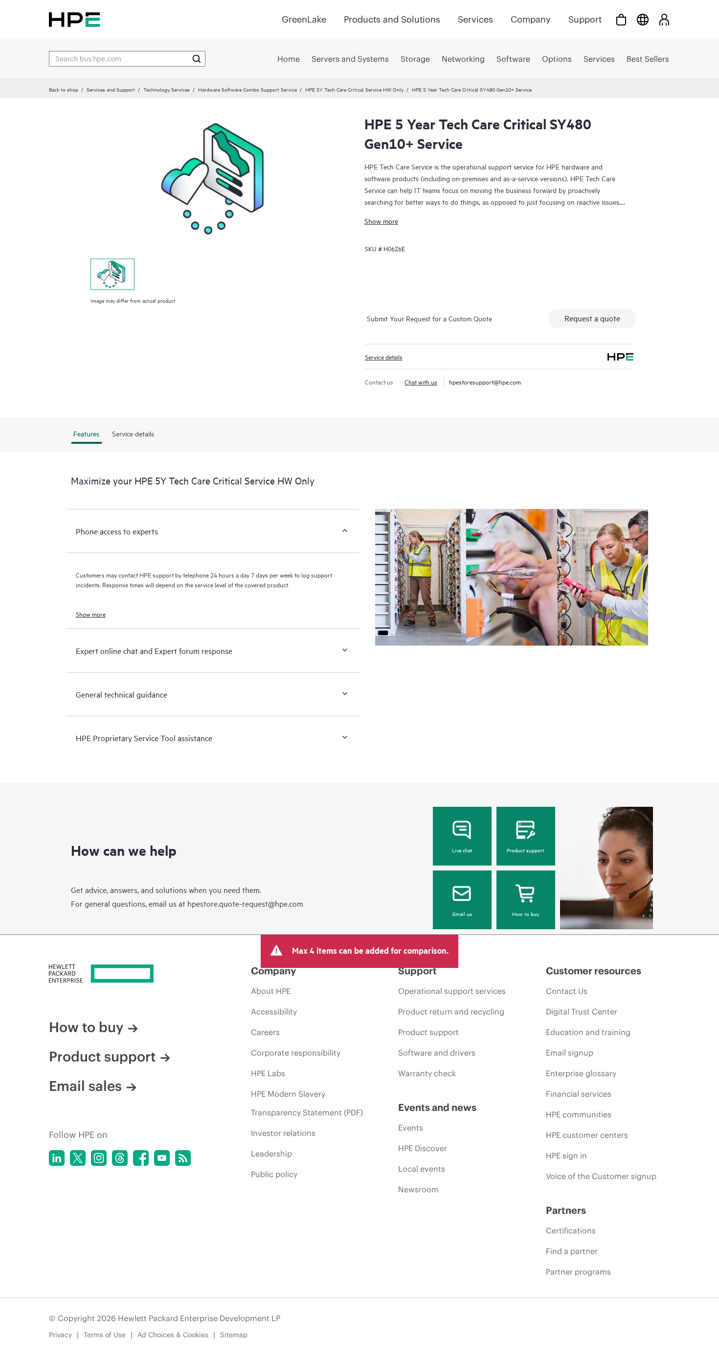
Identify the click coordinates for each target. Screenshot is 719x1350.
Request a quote (592, 318)
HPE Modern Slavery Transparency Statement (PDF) (307, 1103)
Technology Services (166, 89)
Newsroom (418, 1189)
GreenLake (304, 19)
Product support (525, 850)
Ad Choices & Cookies (172, 1334)
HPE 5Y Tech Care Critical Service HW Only (354, 89)
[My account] (664, 19)
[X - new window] (78, 1158)
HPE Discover (422, 1148)
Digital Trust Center (581, 1011)
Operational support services (452, 991)
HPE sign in (566, 1155)
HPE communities (578, 1114)
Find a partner (572, 1251)
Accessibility (274, 1011)
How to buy (525, 913)
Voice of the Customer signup (601, 1176)
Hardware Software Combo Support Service (247, 89)
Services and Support (111, 89)
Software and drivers (436, 1053)
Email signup (569, 1053)
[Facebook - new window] (141, 1158)
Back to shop (63, 89)
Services (475, 19)
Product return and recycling (451, 1011)
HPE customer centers (587, 1135)
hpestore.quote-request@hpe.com (245, 903)
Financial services (578, 1094)
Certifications (571, 1230)
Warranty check (427, 1073)
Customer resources (593, 970)
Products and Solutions (392, 19)
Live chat (462, 850)
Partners (566, 1210)
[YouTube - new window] (162, 1158)
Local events (421, 1169)
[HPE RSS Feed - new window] (183, 1158)
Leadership (271, 1153)
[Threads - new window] (120, 1158)
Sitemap (233, 1334)
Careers (265, 1032)
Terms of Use (105, 1334)
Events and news (437, 1107)
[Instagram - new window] (99, 1158)
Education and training (588, 1032)
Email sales (85, 1086)
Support (585, 19)
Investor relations (283, 1133)
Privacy (60, 1334)
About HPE (271, 991)
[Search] (196, 59)
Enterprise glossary (581, 1073)
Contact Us (566, 991)
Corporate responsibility (295, 1053)
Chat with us (420, 381)
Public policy (274, 1174)
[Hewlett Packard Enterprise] (74, 19)
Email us (462, 913)
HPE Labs (268, 1073)
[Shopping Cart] (621, 19)
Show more (381, 220)
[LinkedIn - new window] (57, 1158)
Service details (384, 356)
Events (410, 1128)
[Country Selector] (643, 19)
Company (531, 19)
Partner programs (578, 1272)
